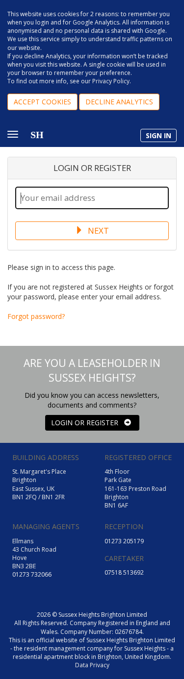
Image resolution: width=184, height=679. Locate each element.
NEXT (97, 230)
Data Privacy (92, 665)
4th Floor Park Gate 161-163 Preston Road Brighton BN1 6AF (135, 488)
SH (37, 134)
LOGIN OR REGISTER (87, 422)
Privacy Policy (111, 81)
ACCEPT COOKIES (42, 101)
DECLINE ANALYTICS (119, 101)
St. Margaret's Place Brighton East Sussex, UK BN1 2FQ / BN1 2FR (39, 484)
